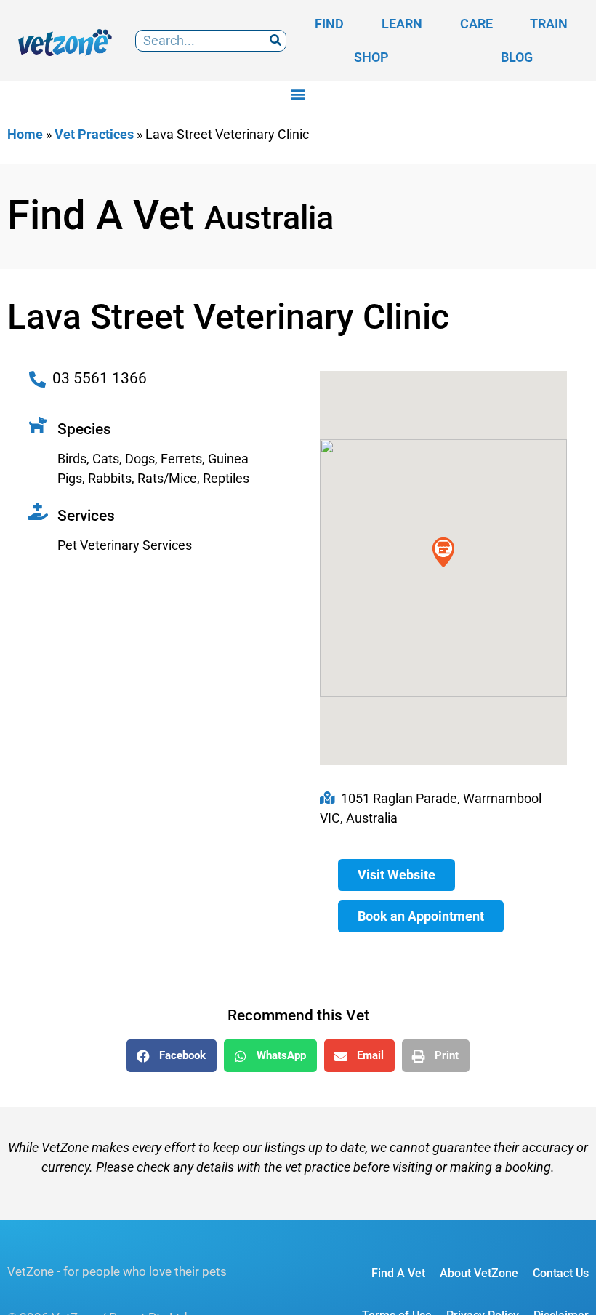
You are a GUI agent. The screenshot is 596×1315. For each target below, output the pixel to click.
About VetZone (479, 1273)
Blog (517, 57)
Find (329, 23)
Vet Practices (94, 134)
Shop (371, 57)
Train (549, 23)
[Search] (275, 41)
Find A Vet (398, 1273)
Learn (402, 23)
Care (476, 23)
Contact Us (561, 1273)
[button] (298, 93)
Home (25, 134)
